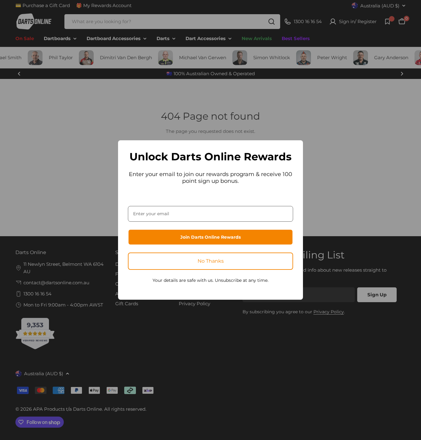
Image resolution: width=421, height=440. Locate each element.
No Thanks (211, 261)
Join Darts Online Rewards (210, 237)
